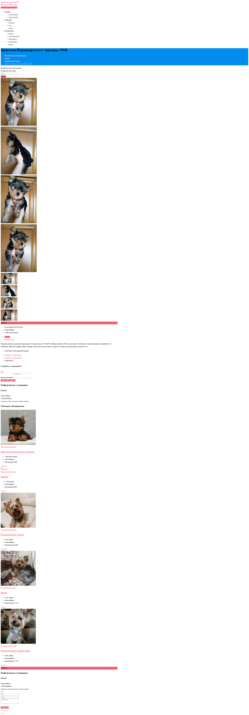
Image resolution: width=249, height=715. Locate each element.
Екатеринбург (13, 42)
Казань (11, 44)
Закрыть (4, 380)
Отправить (11, 380)
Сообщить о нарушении (13, 358)
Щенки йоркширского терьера (17, 451)
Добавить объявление (9, 7)
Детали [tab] (7, 337)
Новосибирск (13, 39)
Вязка (4, 592)
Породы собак (13, 14)
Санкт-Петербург (14, 36)
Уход (10, 25)
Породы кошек (13, 17)
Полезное (8, 20)
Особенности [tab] (9, 340)
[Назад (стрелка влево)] (1, 713)
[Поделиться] (3, 710)
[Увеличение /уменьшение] (7, 710)
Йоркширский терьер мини (15, 650)
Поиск (3, 76)
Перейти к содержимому (10, 2)
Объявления (9, 31)
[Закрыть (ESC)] (1, 710)
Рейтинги (12, 23)
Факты (11, 28)
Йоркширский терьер (8, 447)
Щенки (4, 476)
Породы (8, 12)
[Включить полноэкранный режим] (5, 710)
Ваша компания (7, 377)
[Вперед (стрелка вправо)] (3, 713)
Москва (11, 33)
